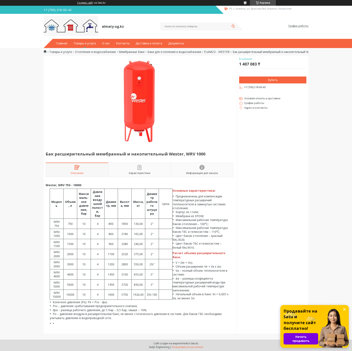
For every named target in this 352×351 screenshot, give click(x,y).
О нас (106, 43)
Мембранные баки (131, 52)
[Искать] (233, 26)
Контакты (123, 43)
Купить (273, 80)
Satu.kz (194, 343)
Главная (61, 43)
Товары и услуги (84, 43)
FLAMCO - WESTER (217, 52)
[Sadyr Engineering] (71, 26)
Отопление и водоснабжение (95, 52)
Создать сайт (85, 2)
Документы (176, 43)
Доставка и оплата (149, 43)
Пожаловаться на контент (187, 347)
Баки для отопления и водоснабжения (174, 52)
